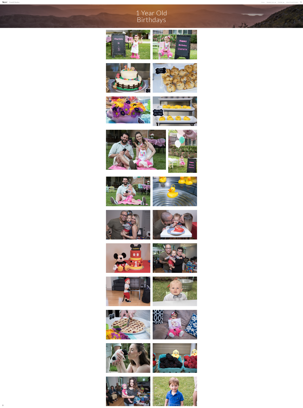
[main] (151, 16)
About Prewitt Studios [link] (292, 2)
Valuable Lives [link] (270, 2)
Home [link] (263, 2)
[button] (301, 2)
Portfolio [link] (280, 2)
